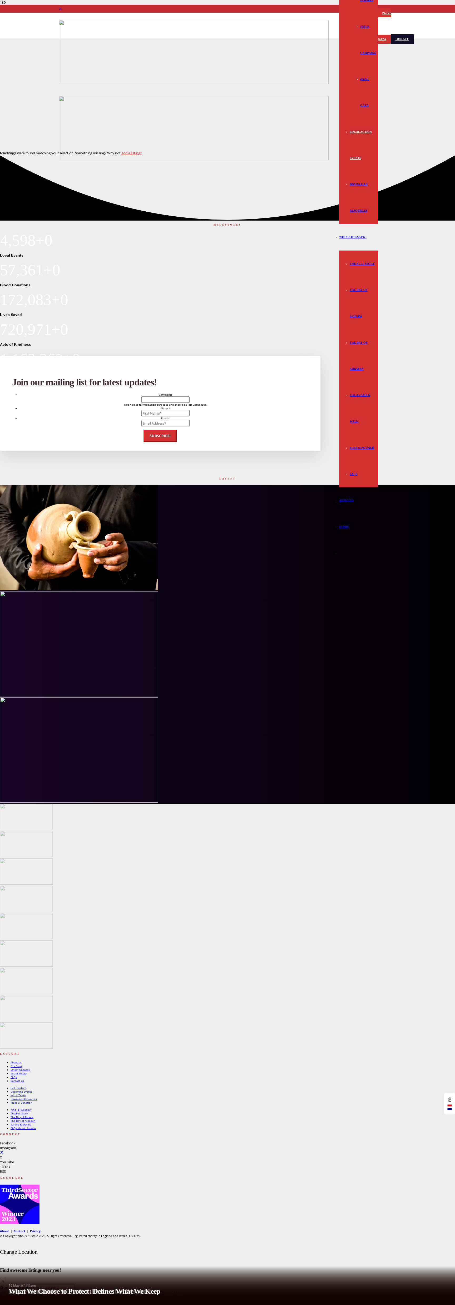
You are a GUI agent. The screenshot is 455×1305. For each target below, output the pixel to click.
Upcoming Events (21, 1091)
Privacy (35, 1231)
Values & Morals (21, 1124)
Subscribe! (160, 435)
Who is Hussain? (21, 1110)
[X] (60, 9)
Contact (19, 1231)
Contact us (17, 1081)
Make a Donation (21, 1102)
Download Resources (24, 1099)
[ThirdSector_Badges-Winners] (19, 1222)
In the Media (19, 1073)
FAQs (14, 1077)
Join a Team (18, 1095)
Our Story (16, 1066)
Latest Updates (20, 1070)
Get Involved (18, 1088)
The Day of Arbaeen (23, 1121)
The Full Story (19, 1113)
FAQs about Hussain (23, 1128)
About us (16, 1062)
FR (449, 1099)
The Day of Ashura (22, 1117)
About (4, 1231)
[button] (366, 236)
